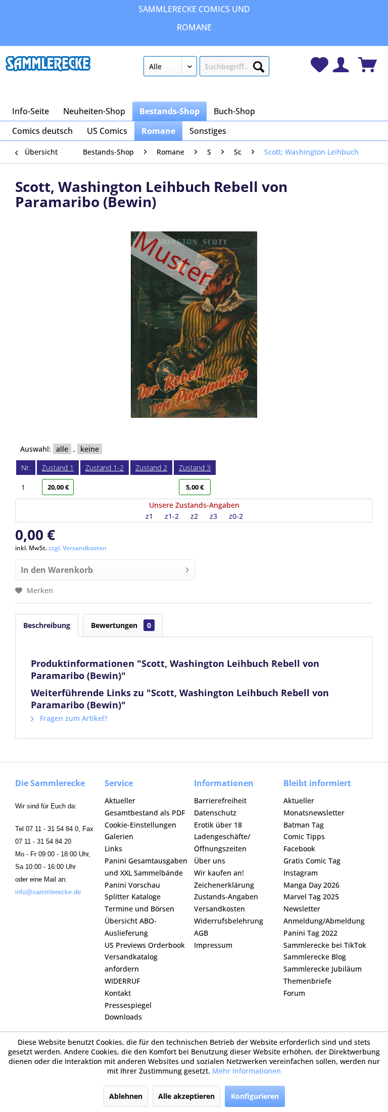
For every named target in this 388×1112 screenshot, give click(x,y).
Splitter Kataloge (133, 896)
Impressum (213, 945)
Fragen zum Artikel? (72, 718)
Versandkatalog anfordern (131, 963)
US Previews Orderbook (145, 945)
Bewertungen (121, 625)
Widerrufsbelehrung (228, 921)
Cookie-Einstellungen (140, 825)
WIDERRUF (122, 981)
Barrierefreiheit (220, 800)
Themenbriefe (307, 981)
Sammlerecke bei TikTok (324, 945)
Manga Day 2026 (311, 885)
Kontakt (118, 993)
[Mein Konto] (341, 64)
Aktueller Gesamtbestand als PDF (145, 806)
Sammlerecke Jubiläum (322, 969)
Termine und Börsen (139, 908)
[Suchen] (258, 64)
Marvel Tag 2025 (311, 896)
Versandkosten (219, 908)
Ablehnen (125, 1096)
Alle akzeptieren (186, 1096)
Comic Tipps (304, 836)
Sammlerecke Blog (314, 956)
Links (113, 848)
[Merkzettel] (319, 64)
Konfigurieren (255, 1096)
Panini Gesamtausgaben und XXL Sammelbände (146, 867)
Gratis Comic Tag (312, 860)
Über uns (209, 860)
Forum (294, 993)
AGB (201, 933)
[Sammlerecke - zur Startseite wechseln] (48, 68)
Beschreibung (46, 625)
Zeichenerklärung (224, 885)
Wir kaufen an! (219, 873)
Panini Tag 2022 (310, 933)
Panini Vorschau (132, 885)
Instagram (300, 873)
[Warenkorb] (367, 64)
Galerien (119, 836)
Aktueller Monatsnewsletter (314, 806)
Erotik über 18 (218, 825)
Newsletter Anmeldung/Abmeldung (324, 915)
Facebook (299, 848)
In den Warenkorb (57, 569)
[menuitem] (206, 68)
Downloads (123, 1017)
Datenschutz (215, 812)
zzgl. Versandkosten (77, 548)
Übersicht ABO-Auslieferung (131, 927)
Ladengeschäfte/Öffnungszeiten (222, 842)
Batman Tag (303, 825)
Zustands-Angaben (226, 896)
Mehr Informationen (246, 1071)
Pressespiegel (128, 1005)
